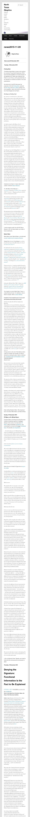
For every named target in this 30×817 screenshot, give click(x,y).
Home (5, 35)
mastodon (8, 201)
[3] (4, 215)
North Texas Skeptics (8, 7)
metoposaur (8, 206)
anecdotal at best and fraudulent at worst (15, 356)
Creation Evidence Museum (15, 218)
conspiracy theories (11, 252)
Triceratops (17, 200)
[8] (19, 268)
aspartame (13, 257)
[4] (12, 220)
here (9, 477)
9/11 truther (11, 284)
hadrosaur (21, 201)
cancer (15, 348)
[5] (13, 220)
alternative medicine (19, 249)
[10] (18, 279)
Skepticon (19, 424)
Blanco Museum (16, 185)
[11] (19, 284)
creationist (7, 190)
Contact (15, 35)
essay (12, 472)
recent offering (19, 294)
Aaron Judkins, (15, 87)
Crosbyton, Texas (17, 190)
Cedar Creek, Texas (9, 244)
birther (16, 284)
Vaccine (9, 275)
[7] (7, 261)
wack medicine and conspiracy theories (14, 238)
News (5, 38)
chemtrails (23, 252)
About (10, 35)
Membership (22, 35)
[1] (6, 191)
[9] (6, 278)
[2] (19, 207)
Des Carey (7, 87)
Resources (11, 38)
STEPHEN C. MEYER (8, 689)
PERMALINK (8, 691)
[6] (21, 224)
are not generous (16, 427)
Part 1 (15, 724)
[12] (22, 287)
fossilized (7, 198)
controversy (8, 479)
